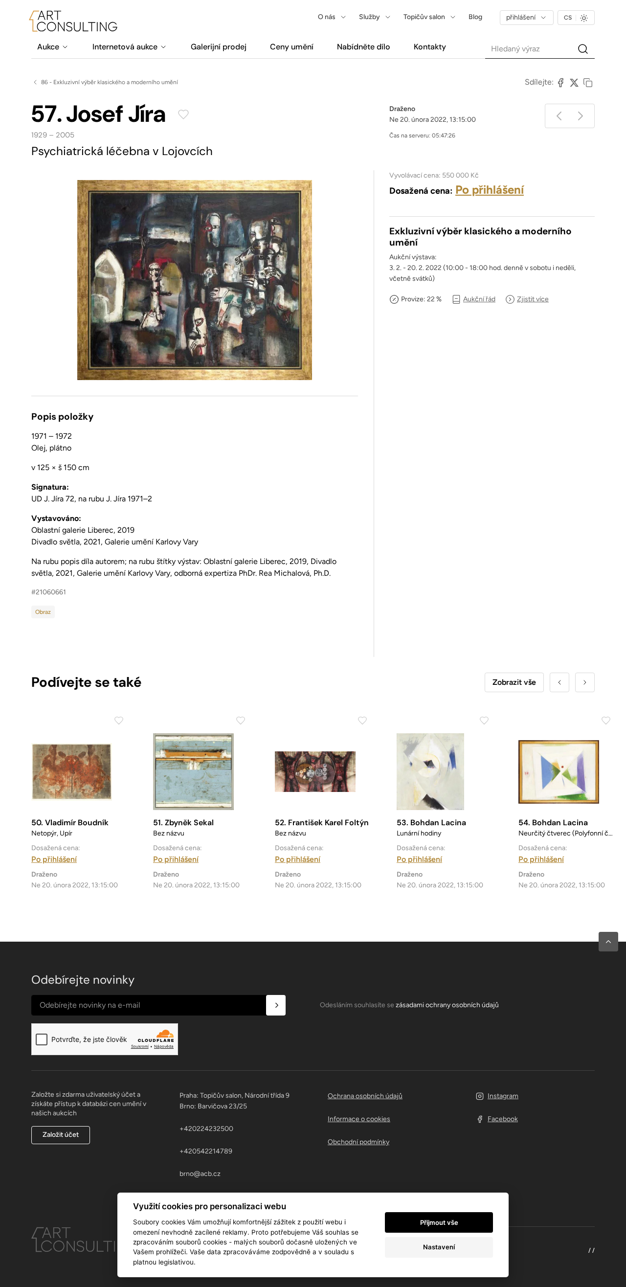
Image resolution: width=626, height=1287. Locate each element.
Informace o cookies (359, 1119)
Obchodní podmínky (358, 1142)
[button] (608, 941)
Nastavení (439, 1247)
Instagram (503, 1096)
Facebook (503, 1119)
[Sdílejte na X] (574, 82)
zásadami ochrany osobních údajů (447, 1005)
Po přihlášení (489, 189)
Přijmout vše (439, 1222)
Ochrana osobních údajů (365, 1096)
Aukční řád (479, 299)
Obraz (43, 612)
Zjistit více (533, 299)
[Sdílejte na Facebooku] (560, 82)
